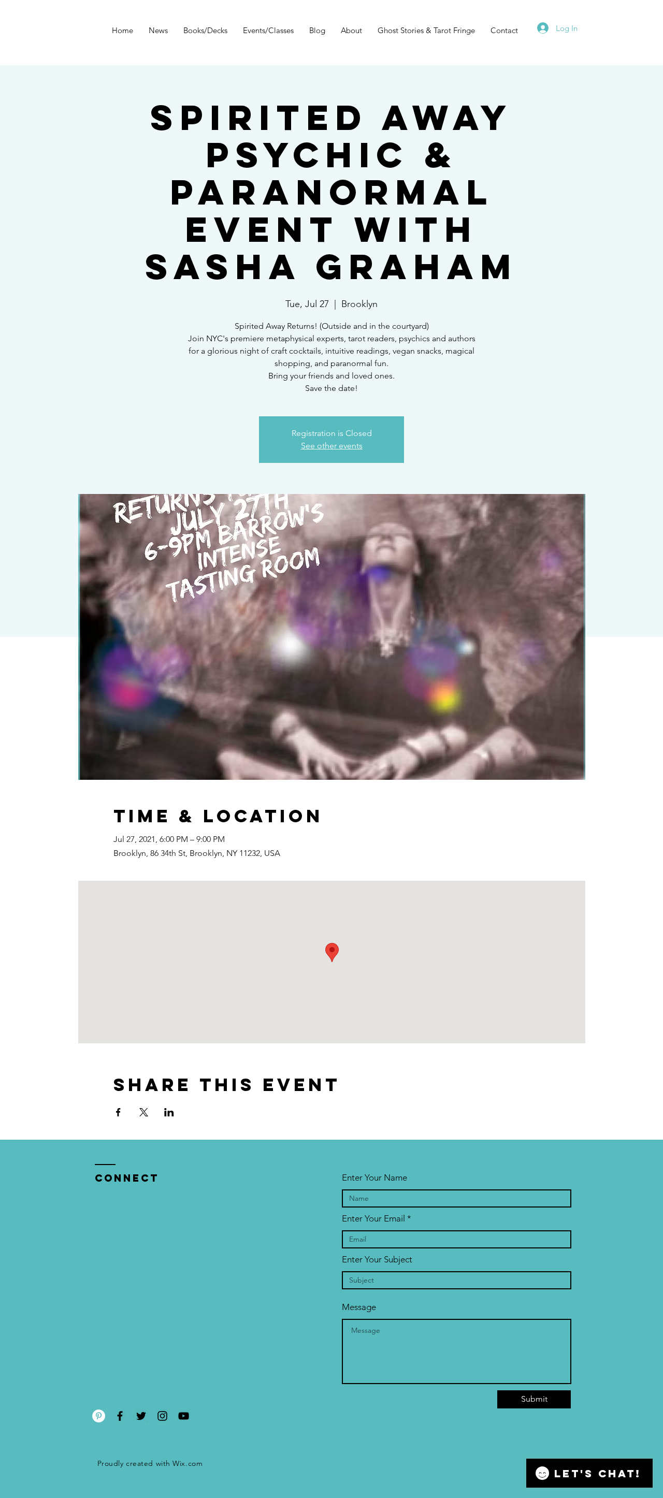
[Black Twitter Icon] (141, 1415)
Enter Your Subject (377, 1259)
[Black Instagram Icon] (162, 1415)
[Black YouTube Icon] (183, 1415)
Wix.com (187, 1463)
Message (359, 1307)
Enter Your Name (374, 1177)
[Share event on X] (144, 1112)
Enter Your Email (373, 1218)
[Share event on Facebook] (118, 1112)
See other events (332, 445)
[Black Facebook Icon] (119, 1415)
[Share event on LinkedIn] (169, 1112)
